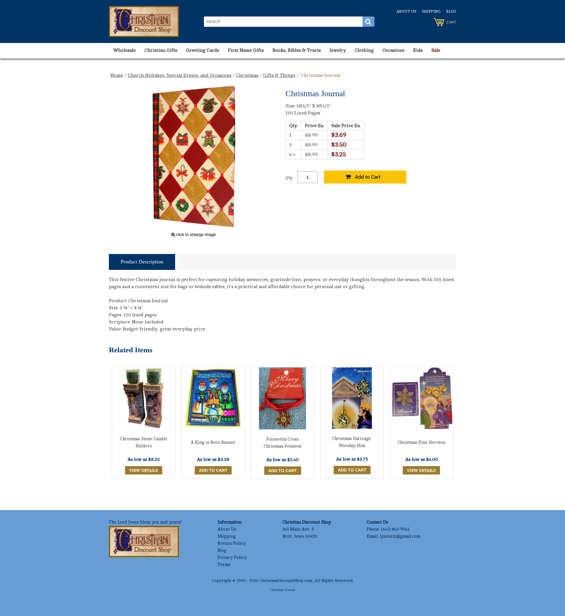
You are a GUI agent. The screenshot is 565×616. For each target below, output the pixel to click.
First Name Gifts (246, 50)
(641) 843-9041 (395, 529)
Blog (451, 11)
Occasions (393, 50)
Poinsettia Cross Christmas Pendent (282, 443)
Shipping (431, 11)
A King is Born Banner (213, 442)
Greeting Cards (202, 50)
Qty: (289, 177)
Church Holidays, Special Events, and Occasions (179, 75)
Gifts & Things (279, 75)
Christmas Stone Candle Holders (143, 442)
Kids (418, 50)
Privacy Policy (232, 557)
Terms (223, 564)
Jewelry (338, 50)
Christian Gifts (160, 50)
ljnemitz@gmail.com (400, 536)
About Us (406, 11)
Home (116, 75)
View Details (143, 470)
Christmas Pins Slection (421, 442)
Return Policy (231, 543)
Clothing (364, 50)
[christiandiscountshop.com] (144, 21)
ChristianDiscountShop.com (286, 580)
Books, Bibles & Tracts (296, 50)
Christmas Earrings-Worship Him (352, 442)
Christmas (247, 75)
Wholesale (124, 50)
